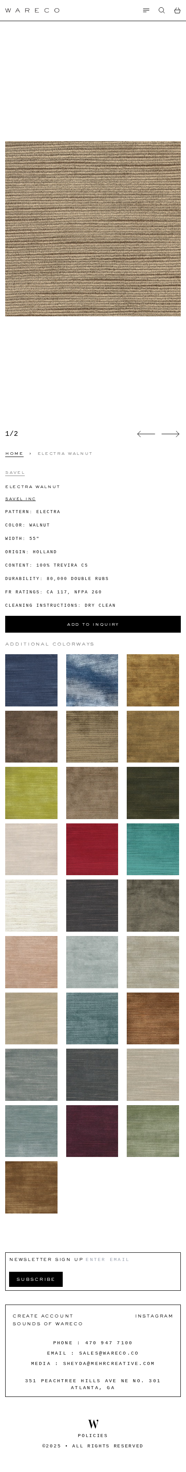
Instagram (154, 1315)
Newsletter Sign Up (46, 1259)
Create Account (43, 1315)
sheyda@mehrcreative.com (109, 1363)
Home (14, 453)
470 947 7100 (109, 1343)
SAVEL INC (20, 498)
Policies (93, 1435)
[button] (161, 10)
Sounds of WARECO (48, 1323)
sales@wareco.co (109, 1353)
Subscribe (35, 1279)
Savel (15, 472)
